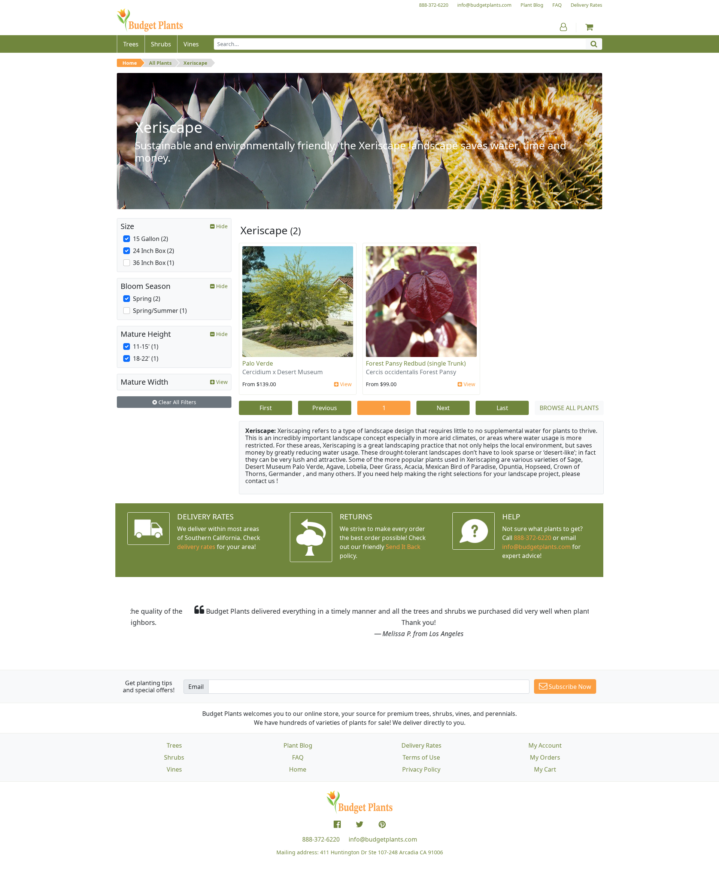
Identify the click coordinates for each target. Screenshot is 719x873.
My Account (545, 745)
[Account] (563, 27)
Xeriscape (195, 62)
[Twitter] (359, 824)
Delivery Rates (421, 745)
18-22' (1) (145, 358)
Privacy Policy (421, 769)
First (266, 408)
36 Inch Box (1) (153, 263)
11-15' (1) (145, 346)
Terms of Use (421, 757)
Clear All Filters (176, 402)
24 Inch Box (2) (153, 251)
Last (502, 408)
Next (443, 408)
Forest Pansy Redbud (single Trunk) (416, 363)
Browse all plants (569, 408)
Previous (324, 408)
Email (196, 687)
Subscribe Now (569, 687)
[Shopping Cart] (589, 27)
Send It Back (403, 547)
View (345, 384)
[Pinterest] (382, 824)
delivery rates (196, 547)
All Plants (160, 62)
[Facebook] (337, 824)
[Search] (594, 44)
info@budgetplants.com (383, 839)
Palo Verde (257, 363)
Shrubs (174, 757)
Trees (174, 745)
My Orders (545, 757)
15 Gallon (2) (150, 239)
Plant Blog (297, 745)
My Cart (545, 769)
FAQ (298, 757)
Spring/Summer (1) (160, 310)
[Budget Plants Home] (149, 20)
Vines (174, 769)
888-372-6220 (532, 538)
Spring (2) (146, 298)
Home (129, 62)
